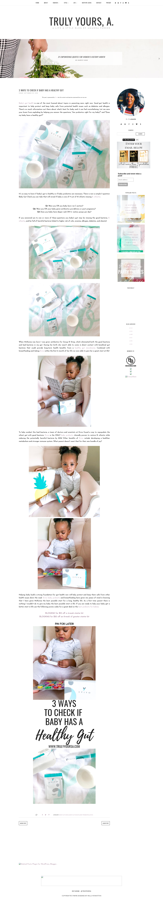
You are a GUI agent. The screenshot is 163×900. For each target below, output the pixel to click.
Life (75, 3)
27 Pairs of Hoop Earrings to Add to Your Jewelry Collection (81, 57)
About (46, 3)
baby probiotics (84, 814)
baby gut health (74, 814)
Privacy (108, 3)
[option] (81, 58)
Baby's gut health (26, 103)
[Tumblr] (128, 3)
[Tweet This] (44, 815)
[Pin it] (48, 815)
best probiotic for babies (88, 607)
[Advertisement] (64, 844)
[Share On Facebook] (41, 815)
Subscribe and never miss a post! (129, 175)
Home (37, 3)
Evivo (56, 97)
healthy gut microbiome (85, 348)
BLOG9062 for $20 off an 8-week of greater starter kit (64, 617)
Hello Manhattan (94, 896)
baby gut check (64, 814)
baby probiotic (67, 435)
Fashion (55, 3)
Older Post (106, 823)
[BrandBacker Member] (130, 366)
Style (65, 3)
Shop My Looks (86, 3)
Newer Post (23, 823)
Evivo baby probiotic (51, 598)
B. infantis (96, 197)
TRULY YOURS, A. (81, 21)
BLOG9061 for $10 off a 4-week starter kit (64, 613)
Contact (98, 3)
